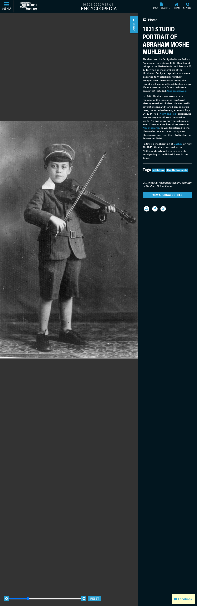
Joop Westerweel (176, 90)
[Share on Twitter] (163, 209)
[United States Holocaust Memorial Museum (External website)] (28, 6)
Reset (94, 598)
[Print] (146, 209)
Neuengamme (151, 127)
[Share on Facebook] (155, 209)
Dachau (178, 143)
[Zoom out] (6, 598)
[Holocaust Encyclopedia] (98, 6)
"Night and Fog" (168, 113)
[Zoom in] (83, 598)
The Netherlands (177, 170)
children (158, 170)
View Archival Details (167, 194)
